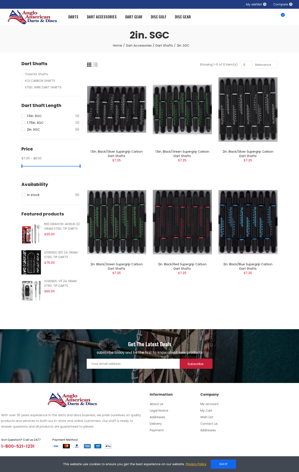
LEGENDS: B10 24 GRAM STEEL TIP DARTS (60, 254)
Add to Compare (135, 80)
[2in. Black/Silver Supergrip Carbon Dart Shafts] (248, 109)
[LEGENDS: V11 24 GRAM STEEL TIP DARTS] (31, 291)
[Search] (272, 16)
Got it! (223, 464)
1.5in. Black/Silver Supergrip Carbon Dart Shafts (116, 153)
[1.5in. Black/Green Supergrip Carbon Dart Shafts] (182, 109)
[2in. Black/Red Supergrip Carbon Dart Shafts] (182, 222)
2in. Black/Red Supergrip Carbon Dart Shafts (182, 266)
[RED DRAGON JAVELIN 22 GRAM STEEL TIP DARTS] (31, 234)
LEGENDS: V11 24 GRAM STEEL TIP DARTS (60, 283)
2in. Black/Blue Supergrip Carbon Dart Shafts (248, 266)
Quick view (135, 98)
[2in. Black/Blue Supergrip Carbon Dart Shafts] (248, 222)
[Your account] (290, 16)
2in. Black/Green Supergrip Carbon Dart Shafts (116, 266)
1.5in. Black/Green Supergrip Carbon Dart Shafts (182, 153)
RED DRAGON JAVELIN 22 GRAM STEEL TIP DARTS (62, 226)
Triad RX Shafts (36, 74)
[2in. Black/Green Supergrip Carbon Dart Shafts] (116, 222)
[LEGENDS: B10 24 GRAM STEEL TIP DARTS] (31, 262)
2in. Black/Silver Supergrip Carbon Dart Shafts (248, 153)
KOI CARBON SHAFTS (40, 81)
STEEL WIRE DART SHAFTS (43, 87)
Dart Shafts (34, 63)
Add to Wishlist (135, 89)
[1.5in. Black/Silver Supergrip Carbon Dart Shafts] (116, 109)
